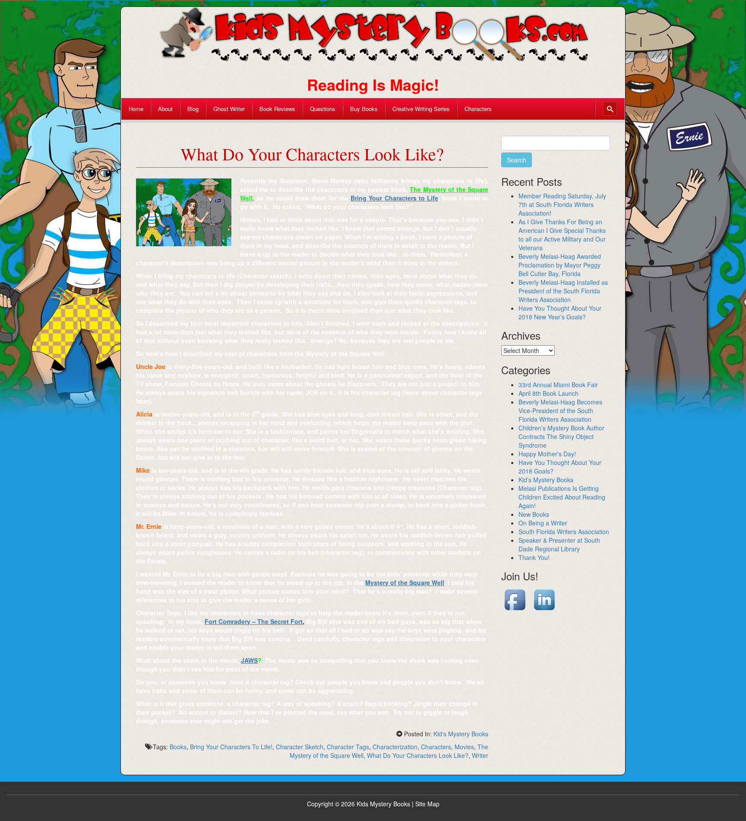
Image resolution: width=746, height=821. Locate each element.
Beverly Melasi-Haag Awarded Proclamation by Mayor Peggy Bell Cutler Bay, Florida (559, 265)
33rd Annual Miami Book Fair (558, 384)
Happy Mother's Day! (547, 453)
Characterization (395, 746)
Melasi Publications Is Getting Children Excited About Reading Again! (561, 497)
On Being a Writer (542, 523)
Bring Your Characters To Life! (231, 746)
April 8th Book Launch (548, 393)
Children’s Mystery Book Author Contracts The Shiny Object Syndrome (561, 436)
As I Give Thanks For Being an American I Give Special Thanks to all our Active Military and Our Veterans (562, 234)
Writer (480, 755)
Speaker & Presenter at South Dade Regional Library (559, 544)
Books (178, 746)
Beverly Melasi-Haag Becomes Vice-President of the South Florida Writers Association (560, 410)
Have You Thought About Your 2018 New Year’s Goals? (559, 312)
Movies (464, 746)
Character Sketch (299, 746)
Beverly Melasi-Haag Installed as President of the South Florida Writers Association (563, 291)
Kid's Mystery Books (460, 733)
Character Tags (348, 746)
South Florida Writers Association (563, 531)
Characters (436, 746)
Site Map (427, 803)
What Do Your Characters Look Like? (417, 755)
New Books (533, 514)
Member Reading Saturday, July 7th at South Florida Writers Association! (562, 204)
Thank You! (534, 557)
